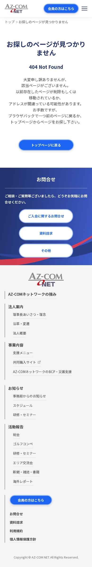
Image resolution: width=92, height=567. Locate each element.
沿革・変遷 (21, 323)
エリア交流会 (23, 462)
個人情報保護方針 (23, 539)
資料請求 (46, 233)
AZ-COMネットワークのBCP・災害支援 (42, 371)
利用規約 (16, 530)
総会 (16, 434)
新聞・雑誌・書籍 (26, 472)
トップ (10, 21)
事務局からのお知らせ (29, 396)
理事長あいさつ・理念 (29, 314)
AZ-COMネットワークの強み (32, 294)
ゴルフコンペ (23, 443)
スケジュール (23, 405)
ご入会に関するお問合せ (46, 216)
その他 (46, 250)
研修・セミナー (24, 414)
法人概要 (19, 333)
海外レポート (23, 481)
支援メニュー (23, 352)
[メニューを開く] (84, 8)
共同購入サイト (24, 362)
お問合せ (16, 513)
